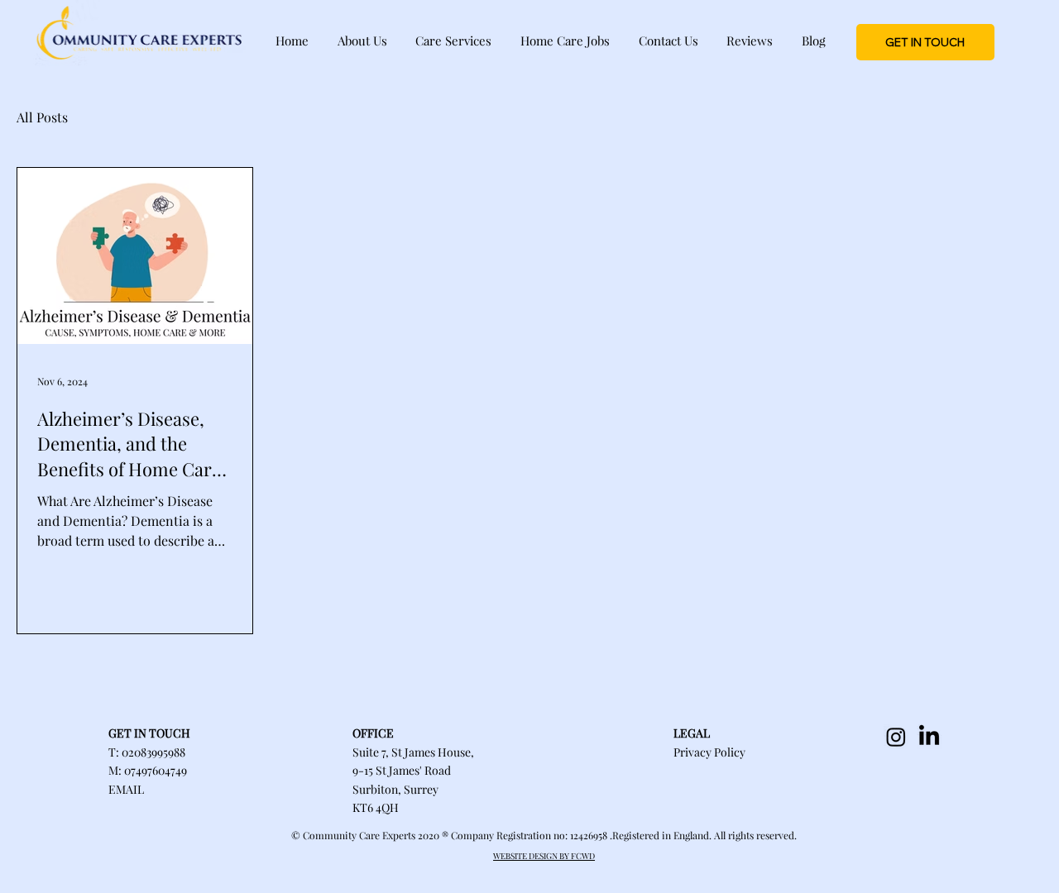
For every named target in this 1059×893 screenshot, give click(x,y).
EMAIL (126, 789)
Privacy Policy (709, 752)
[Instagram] (896, 736)
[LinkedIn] (929, 736)
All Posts (42, 117)
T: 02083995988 (146, 752)
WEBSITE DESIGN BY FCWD (544, 856)
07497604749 (155, 770)
